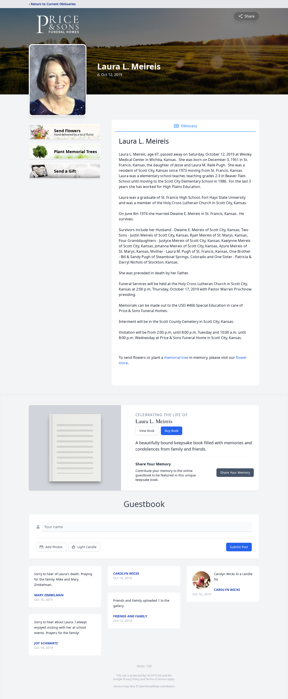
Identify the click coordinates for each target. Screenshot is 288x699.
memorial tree (176, 357)
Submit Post (239, 547)
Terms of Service (156, 679)
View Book (146, 431)
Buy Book (171, 431)
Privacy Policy (131, 679)
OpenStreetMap (149, 686)
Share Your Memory (235, 472)
